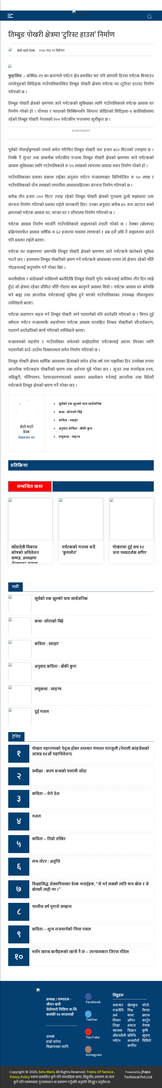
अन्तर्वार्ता (133, 1041)
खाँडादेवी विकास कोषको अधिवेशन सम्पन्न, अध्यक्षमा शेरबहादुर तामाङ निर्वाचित (25, 558)
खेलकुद (132, 1005)
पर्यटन (116, 1041)
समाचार (118, 1005)
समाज (131, 1025)
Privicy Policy (20, 1077)
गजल (36, 816)
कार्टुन (146, 1020)
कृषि (145, 1031)
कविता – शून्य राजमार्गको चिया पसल (61, 929)
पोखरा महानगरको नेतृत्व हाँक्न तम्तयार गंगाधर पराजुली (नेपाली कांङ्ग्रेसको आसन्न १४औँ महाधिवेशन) (90, 751)
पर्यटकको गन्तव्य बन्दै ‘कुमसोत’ (78, 550)
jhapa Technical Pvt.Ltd (138, 1074)
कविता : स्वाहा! (68, 420)
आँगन (131, 1020)
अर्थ (115, 1015)
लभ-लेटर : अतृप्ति (46, 861)
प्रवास (146, 1015)
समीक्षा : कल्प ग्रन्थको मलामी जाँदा (59, 771)
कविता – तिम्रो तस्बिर (49, 838)
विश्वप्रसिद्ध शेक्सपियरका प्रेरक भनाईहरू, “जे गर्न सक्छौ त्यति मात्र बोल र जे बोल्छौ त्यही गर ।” (90, 886)
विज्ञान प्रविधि (131, 1033)
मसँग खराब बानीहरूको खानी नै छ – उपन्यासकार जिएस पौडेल (80, 951)
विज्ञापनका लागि (57, 1047)
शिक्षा (116, 1025)
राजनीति (118, 1010)
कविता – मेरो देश (45, 793)
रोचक (146, 1025)
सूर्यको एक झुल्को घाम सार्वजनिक (80, 404)
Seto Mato (46, 1072)
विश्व (130, 1010)
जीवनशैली (119, 1036)
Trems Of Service (99, 1072)
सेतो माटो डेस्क (26, 51)
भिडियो (146, 1041)
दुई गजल (42, 711)
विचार (117, 1020)
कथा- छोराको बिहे (70, 412)
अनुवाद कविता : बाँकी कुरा (75, 428)
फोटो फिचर (146, 1007)
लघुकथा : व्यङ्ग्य (69, 437)
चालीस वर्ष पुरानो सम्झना (52, 906)
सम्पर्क (50, 1037)
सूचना (146, 1036)
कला (130, 1015)
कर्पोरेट (131, 1046)
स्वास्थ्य (117, 1031)
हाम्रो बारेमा (53, 1042)
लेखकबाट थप (26, 438)
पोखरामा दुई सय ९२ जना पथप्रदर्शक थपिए (129, 550)
